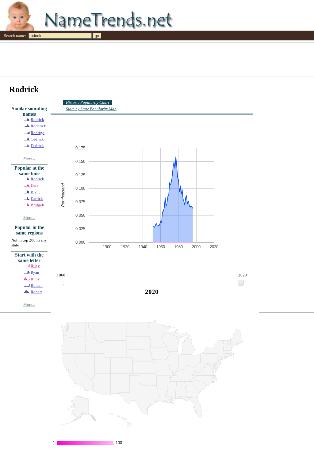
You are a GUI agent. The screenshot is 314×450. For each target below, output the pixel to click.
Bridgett (37, 205)
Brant (35, 192)
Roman (37, 285)
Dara (34, 185)
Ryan (35, 272)
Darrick (37, 198)
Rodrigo (37, 132)
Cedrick (37, 139)
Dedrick (37, 145)
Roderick (38, 126)
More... (29, 158)
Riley (35, 266)
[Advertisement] (157, 59)
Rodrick (37, 119)
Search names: (16, 35)
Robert (36, 292)
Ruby (35, 279)
